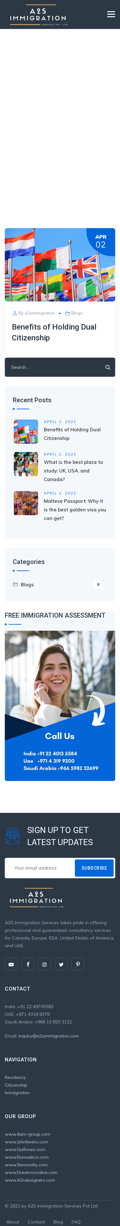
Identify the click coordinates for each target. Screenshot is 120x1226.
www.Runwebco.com (27, 1157)
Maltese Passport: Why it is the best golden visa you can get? (75, 509)
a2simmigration (40, 313)
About (12, 1222)
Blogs (77, 313)
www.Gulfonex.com (25, 1149)
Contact (36, 1222)
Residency (15, 1077)
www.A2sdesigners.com (30, 1180)
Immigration (17, 1093)
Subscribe (94, 868)
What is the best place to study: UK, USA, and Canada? (73, 470)
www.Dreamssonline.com (31, 1172)
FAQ (76, 1222)
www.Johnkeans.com (26, 1142)
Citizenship (16, 1085)
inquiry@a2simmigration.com (49, 1036)
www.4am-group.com (27, 1134)
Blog (58, 1222)
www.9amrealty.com (26, 1165)
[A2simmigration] (38, 14)
